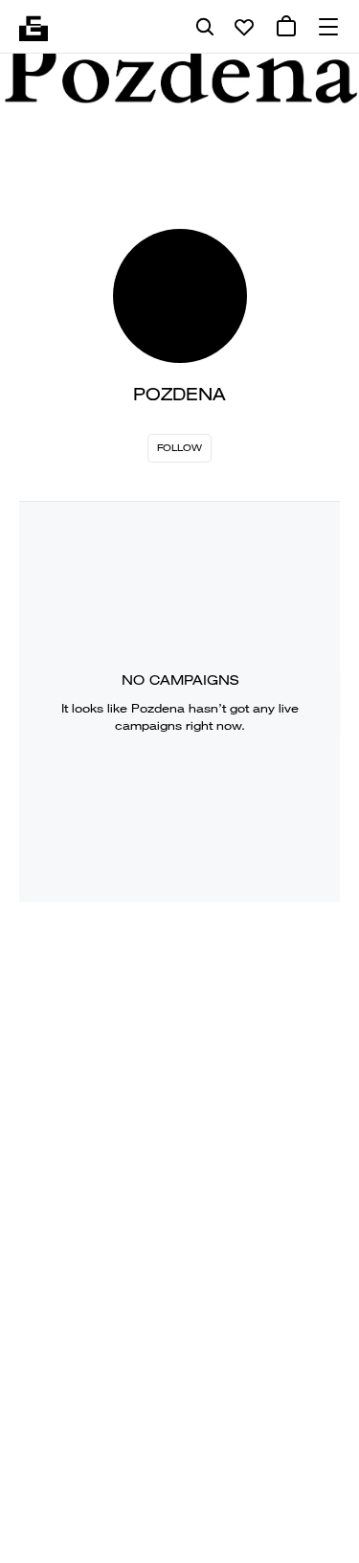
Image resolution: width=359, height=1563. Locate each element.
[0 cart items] (286, 27)
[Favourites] (244, 27)
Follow (179, 448)
